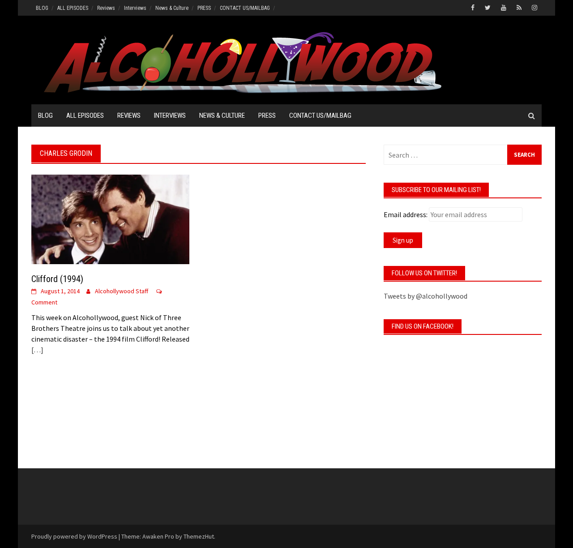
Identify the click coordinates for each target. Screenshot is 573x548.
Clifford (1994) (57, 279)
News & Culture (171, 8)
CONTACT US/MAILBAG (245, 8)
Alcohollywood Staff (121, 291)
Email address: (406, 214)
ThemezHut (199, 536)
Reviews (106, 8)
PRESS (204, 8)
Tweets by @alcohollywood (425, 295)
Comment (44, 302)
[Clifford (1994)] (110, 218)
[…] (37, 349)
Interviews (135, 8)
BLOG (42, 8)
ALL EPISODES (72, 8)
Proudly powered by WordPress (74, 536)
